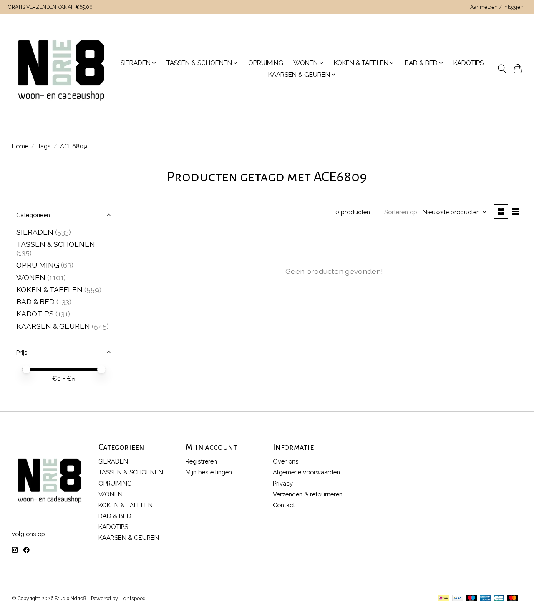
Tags (44, 146)
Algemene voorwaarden (306, 472)
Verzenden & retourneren (308, 494)
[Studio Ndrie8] (61, 69)
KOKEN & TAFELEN (49, 289)
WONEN (30, 277)
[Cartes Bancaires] (499, 599)
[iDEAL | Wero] (443, 599)
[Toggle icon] (502, 68)
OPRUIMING (265, 63)
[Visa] (457, 599)
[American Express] (485, 599)
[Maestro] (471, 599)
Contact (284, 505)
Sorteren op (400, 212)
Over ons (285, 461)
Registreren (201, 461)
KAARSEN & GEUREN (53, 326)
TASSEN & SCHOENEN (55, 244)
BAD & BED (35, 301)
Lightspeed (132, 598)
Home (20, 146)
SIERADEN (34, 232)
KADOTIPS (468, 63)
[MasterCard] (512, 599)
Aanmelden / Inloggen (497, 7)
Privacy (283, 483)
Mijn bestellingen (209, 472)
